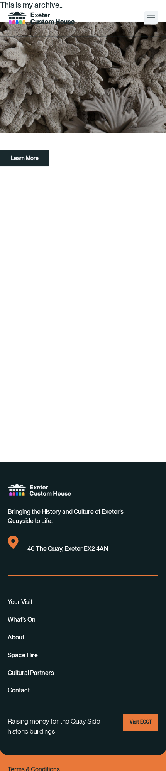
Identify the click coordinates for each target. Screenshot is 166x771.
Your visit (20, 602)
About (16, 637)
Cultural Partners (31, 673)
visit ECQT (141, 722)
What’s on (22, 619)
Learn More (25, 158)
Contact (19, 690)
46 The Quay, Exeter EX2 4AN (67, 548)
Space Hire (23, 655)
